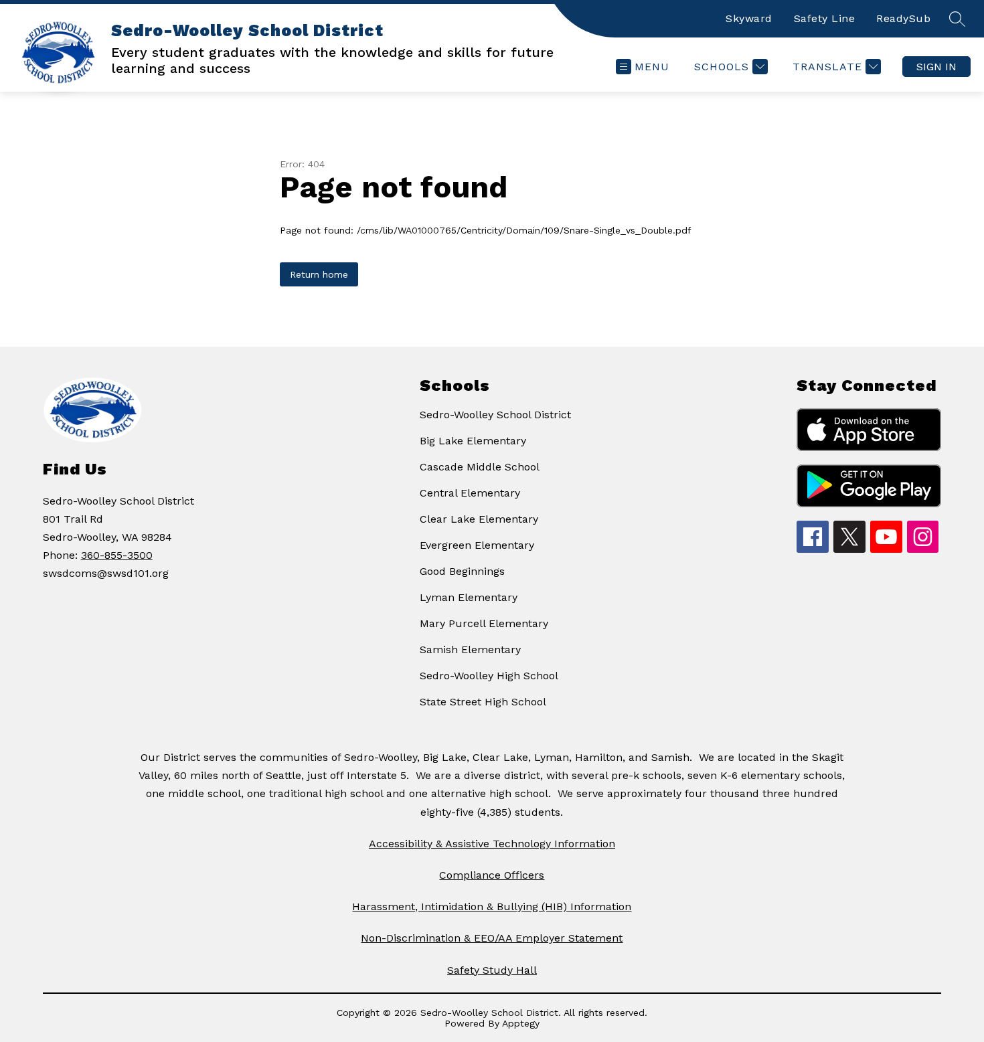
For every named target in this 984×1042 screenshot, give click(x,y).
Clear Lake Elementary (479, 519)
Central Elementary (470, 493)
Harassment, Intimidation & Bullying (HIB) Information (491, 906)
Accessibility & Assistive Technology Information (492, 843)
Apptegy (521, 1023)
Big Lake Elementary (473, 440)
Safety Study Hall (492, 970)
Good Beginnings (462, 571)
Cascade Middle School (480, 466)
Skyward (749, 18)
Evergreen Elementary (477, 545)
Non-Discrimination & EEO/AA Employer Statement (492, 938)
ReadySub (903, 18)
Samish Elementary (470, 649)
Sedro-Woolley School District (495, 414)
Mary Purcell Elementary (484, 623)
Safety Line (824, 18)
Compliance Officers (491, 875)
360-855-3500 (117, 555)
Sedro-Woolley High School (489, 675)
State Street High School (483, 701)
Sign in (936, 66)
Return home (319, 274)
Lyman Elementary (468, 597)
